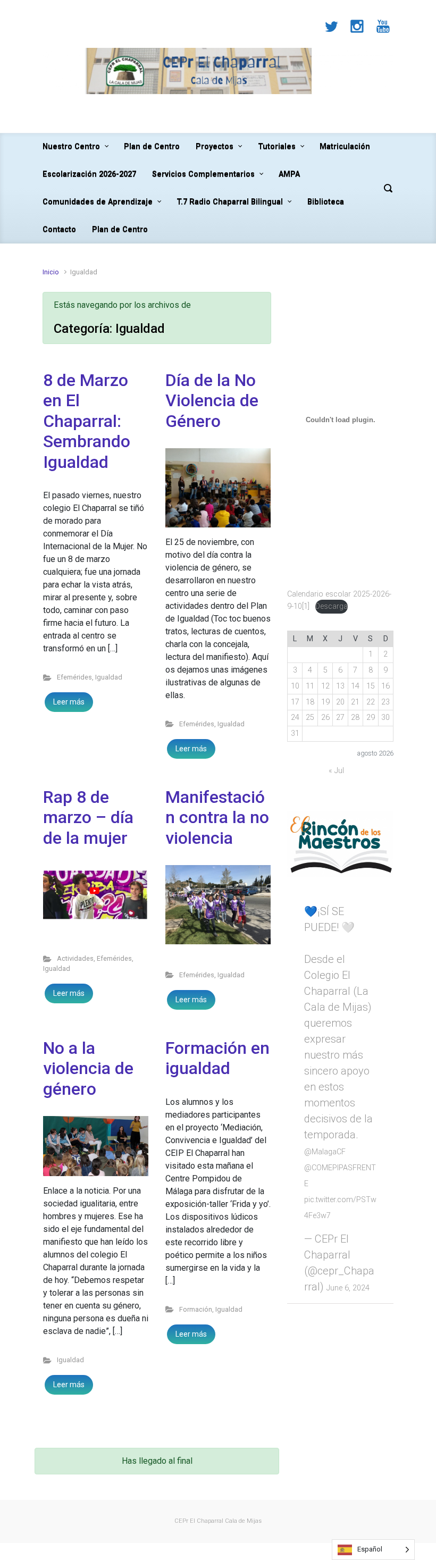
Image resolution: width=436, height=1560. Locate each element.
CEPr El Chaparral (198, 1520)
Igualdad (108, 677)
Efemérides (74, 677)
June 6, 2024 (348, 1288)
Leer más (69, 702)
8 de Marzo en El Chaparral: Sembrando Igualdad (86, 421)
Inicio (51, 272)
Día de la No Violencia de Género (211, 400)
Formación (195, 1309)
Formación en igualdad (217, 1058)
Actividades (75, 958)
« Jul (336, 770)
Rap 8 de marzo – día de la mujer (88, 817)
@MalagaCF (325, 1151)
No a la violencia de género (88, 1068)
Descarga (331, 606)
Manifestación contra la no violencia (217, 817)
